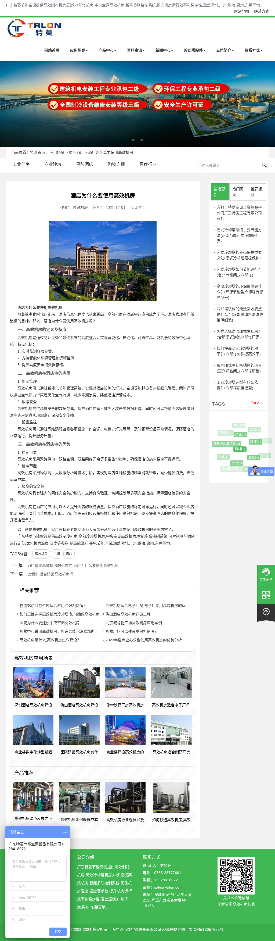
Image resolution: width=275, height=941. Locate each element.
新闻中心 (163, 50)
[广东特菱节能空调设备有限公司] (35, 35)
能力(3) (263, 441)
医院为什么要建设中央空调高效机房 (50, 623)
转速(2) (250, 442)
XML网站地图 (173, 929)
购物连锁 (116, 164)
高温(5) (236, 434)
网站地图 (241, 11)
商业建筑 (52, 164)
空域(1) (221, 457)
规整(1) (247, 469)
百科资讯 (134, 50)
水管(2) (261, 455)
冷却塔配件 (193, 50)
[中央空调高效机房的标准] (137, 104)
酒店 (69, 554)
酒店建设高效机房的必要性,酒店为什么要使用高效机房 (72, 565)
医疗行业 (148, 164)
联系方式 (261, 11)
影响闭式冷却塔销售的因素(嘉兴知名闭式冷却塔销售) (239, 368)
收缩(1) (252, 430)
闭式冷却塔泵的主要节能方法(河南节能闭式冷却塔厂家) (239, 235)
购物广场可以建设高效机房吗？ (132, 631)
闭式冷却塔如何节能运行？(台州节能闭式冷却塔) (239, 272)
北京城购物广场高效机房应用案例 (134, 623)
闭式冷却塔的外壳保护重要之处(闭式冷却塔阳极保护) (239, 255)
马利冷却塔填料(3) (223, 444)
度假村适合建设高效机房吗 (50, 574)
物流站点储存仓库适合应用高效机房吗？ (53, 605)
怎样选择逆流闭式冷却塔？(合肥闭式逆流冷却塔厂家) (239, 334)
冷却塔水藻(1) (231, 469)
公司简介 (223, 50)
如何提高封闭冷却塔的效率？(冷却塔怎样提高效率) (239, 351)
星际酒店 (76, 152)
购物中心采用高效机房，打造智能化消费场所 (57, 631)
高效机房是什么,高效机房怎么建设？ (50, 640)
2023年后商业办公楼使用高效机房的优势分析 (144, 640)
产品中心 (106, 50)
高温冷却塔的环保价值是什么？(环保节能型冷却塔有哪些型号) (240, 292)
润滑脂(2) (224, 433)
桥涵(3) (237, 425)
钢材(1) (234, 449)
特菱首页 (37, 152)
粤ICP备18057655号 (206, 929)
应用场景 (77, 50)
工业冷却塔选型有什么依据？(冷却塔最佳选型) (237, 385)
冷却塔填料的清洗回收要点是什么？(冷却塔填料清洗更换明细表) (240, 314)
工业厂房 (21, 164)
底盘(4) (249, 457)
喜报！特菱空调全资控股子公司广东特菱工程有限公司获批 (239, 213)
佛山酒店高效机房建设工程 (128, 614)
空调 (56, 554)
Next (5, 104)
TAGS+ (256, 403)
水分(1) (232, 463)
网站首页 (51, 50)
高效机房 (80, 207)
